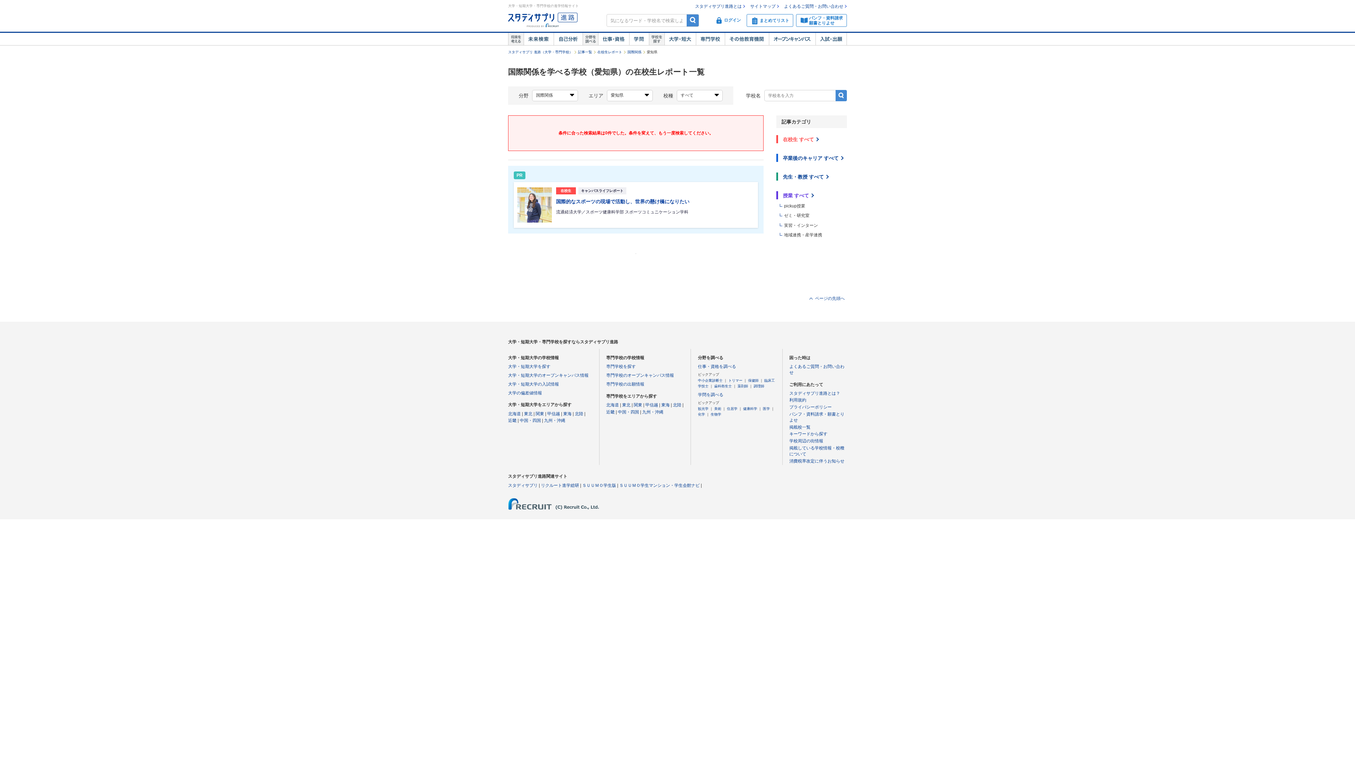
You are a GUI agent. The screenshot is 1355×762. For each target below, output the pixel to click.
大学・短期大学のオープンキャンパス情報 (548, 375)
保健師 (753, 380)
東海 (567, 413)
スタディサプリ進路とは (718, 6)
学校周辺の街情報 (806, 441)
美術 (717, 409)
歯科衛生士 (723, 386)
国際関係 (634, 52)
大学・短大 (680, 39)
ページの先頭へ (830, 298)
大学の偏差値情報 (525, 393)
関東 (540, 413)
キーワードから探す (808, 433)
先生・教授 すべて (803, 177)
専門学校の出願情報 (625, 384)
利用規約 (797, 400)
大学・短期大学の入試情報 (533, 384)
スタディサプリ (523, 485)
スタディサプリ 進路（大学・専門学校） (540, 52)
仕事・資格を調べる (717, 366)
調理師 (759, 386)
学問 (639, 39)
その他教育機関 (747, 39)
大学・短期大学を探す (529, 366)
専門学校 (710, 39)
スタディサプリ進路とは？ (814, 393)
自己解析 (568, 39)
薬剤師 (742, 386)
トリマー (735, 380)
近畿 (512, 420)
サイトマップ (763, 6)
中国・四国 (530, 420)
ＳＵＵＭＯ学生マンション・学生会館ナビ (659, 485)
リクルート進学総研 (560, 485)
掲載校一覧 (800, 427)
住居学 (732, 409)
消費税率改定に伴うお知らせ (816, 461)
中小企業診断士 (710, 380)
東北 (528, 413)
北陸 (579, 413)
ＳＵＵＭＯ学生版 (599, 485)
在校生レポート (609, 52)
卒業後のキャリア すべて (811, 158)
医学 (766, 409)
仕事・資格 (613, 39)
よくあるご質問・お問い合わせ (813, 6)
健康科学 (750, 409)
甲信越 (553, 413)
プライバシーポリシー (810, 407)
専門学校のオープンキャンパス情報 (640, 375)
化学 (701, 414)
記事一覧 (585, 52)
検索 (693, 20)
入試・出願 (831, 39)
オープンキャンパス (792, 39)
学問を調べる (710, 394)
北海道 (514, 413)
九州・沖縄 (554, 420)
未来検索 (539, 39)
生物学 (716, 414)
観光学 (703, 409)
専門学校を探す (621, 366)
